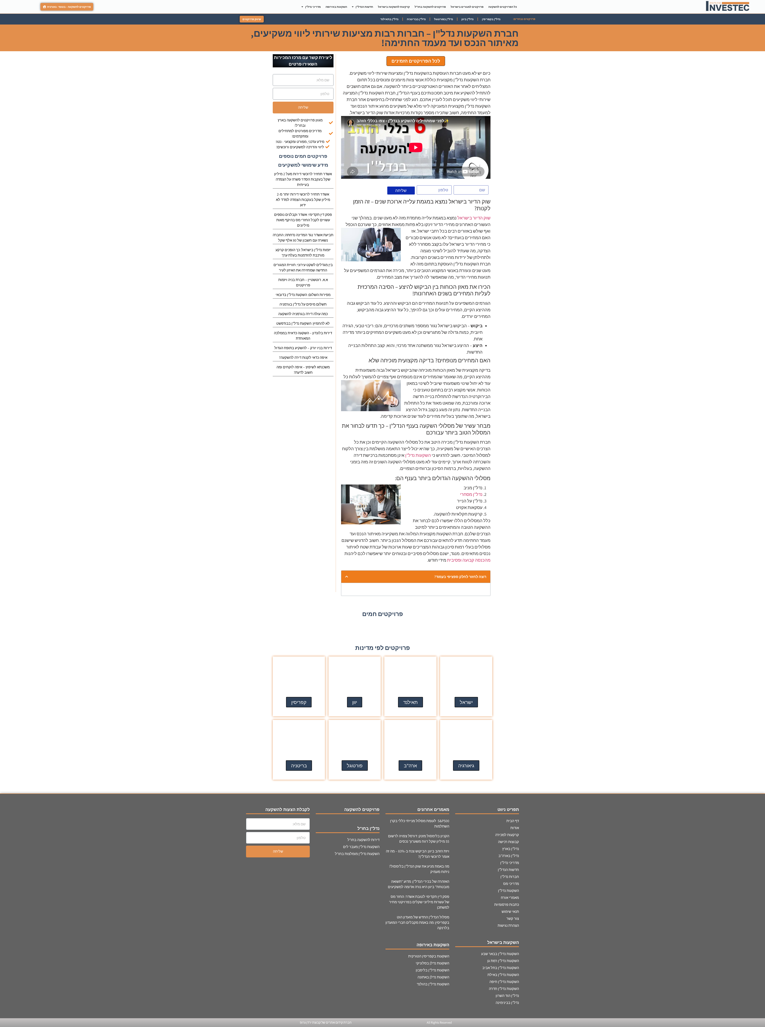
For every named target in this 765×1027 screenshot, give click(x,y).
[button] (346, 576)
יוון (354, 702)
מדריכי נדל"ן (313, 7)
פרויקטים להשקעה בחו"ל (430, 7)
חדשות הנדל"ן (364, 7)
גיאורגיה (466, 765)
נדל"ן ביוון (467, 19)
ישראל (466, 702)
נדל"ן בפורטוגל (443, 19)
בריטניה (299, 765)
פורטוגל (355, 765)
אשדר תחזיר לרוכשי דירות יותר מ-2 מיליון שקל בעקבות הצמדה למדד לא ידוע (303, 199)
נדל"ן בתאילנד (389, 19)
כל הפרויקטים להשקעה (502, 7)
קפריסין (298, 702)
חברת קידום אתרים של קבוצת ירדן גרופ (326, 1022)
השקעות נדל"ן (418, 455)
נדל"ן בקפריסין (491, 19)
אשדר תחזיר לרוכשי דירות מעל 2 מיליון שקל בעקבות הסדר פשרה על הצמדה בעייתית (303, 179)
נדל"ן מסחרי (471, 494)
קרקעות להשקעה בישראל (394, 7)
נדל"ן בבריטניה (416, 19)
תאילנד (410, 702)
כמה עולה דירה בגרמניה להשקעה (303, 314)
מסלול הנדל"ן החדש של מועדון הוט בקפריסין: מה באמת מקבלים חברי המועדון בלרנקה (417, 922)
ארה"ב (410, 765)
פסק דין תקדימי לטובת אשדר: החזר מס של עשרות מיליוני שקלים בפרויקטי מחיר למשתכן (419, 902)
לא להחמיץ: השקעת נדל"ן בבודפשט (303, 323)
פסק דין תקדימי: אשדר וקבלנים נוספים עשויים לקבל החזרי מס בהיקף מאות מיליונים (303, 220)
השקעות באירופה (336, 7)
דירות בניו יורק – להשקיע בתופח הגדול (303, 348)
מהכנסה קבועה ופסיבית (468, 560)
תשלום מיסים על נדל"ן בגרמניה (303, 304)
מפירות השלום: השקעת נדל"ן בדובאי (303, 294)
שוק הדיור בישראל (473, 218)
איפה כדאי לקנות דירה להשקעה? (303, 357)
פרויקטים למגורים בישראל (467, 7)
